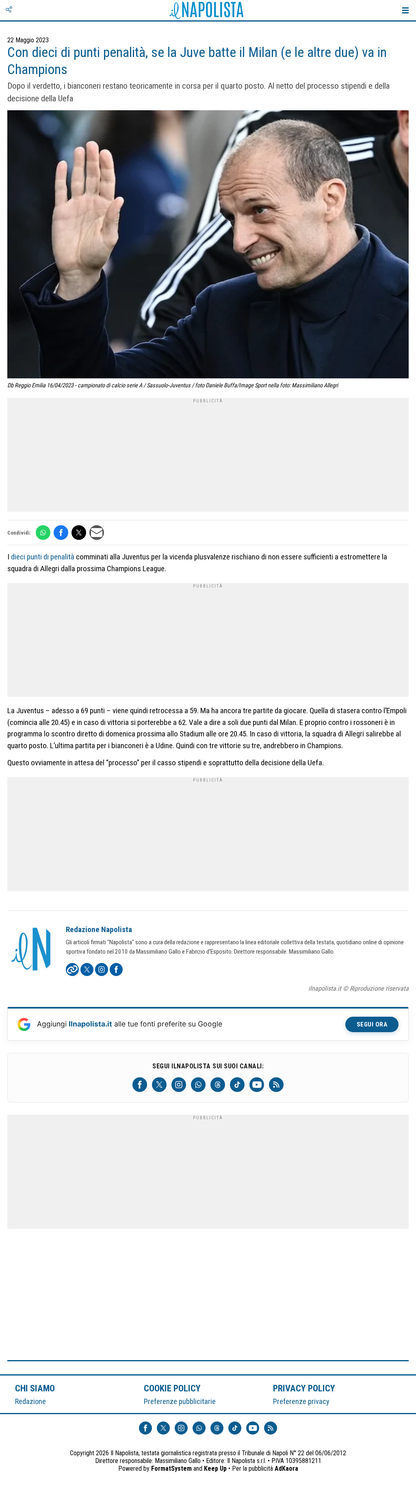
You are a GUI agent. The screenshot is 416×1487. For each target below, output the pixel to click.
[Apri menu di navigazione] (405, 10)
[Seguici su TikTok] (237, 1084)
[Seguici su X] (159, 1084)
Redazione (30, 1401)
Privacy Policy (304, 1388)
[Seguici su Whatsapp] (198, 1084)
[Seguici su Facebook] (139, 1084)
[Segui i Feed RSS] (276, 1084)
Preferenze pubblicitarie (180, 1401)
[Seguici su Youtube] (256, 1084)
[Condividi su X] (79, 532)
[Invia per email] (96, 532)
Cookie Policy (172, 1388)
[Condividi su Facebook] (61, 532)
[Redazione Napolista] (31, 950)
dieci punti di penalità (42, 556)
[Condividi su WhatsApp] (43, 532)
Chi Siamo (35, 1388)
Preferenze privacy (301, 1401)
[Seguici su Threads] (217, 1084)
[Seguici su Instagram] (178, 1084)
